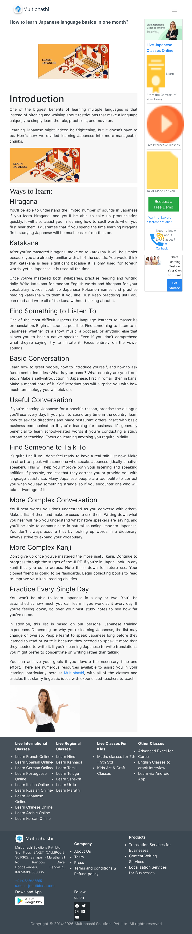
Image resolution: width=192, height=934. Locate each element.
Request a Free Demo (163, 204)
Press (79, 862)
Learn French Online (32, 756)
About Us (82, 851)
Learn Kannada (69, 762)
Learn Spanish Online (33, 762)
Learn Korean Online (33, 818)
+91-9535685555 (28, 881)
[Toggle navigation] (174, 9)
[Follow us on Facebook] (77, 906)
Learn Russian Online (33, 790)
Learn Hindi (66, 756)
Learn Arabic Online (32, 812)
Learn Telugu (67, 773)
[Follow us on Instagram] (76, 911)
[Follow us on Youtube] (77, 917)
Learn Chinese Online (33, 807)
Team (79, 857)
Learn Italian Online (32, 784)
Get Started (174, 285)
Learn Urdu (66, 784)
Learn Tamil (66, 767)
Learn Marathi (68, 790)
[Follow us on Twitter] (84, 906)
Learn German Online (33, 767)
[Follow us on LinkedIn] (83, 911)
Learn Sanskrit (68, 779)
